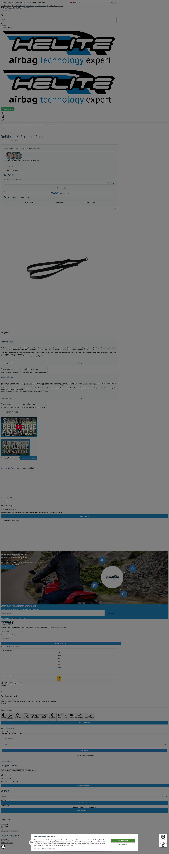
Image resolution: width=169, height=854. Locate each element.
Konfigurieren (123, 844)
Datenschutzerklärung (48, 848)
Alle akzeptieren (123, 840)
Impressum (37, 848)
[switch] (163, 845)
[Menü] (166, 835)
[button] (3, 847)
